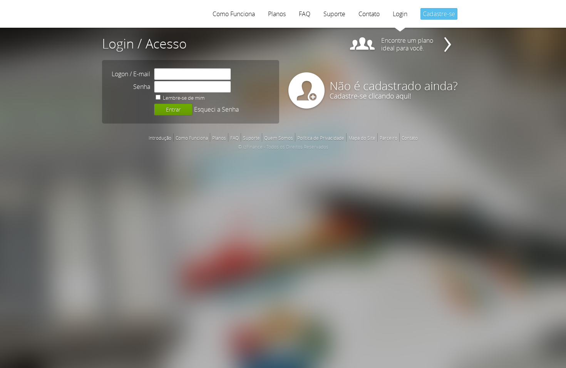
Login (400, 14)
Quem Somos (278, 138)
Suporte (334, 14)
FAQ (304, 14)
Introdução (160, 138)
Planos (277, 14)
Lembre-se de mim (183, 97)
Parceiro (388, 138)
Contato (369, 14)
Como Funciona (234, 14)
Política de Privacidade (320, 138)
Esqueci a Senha (216, 109)
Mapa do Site (361, 138)
